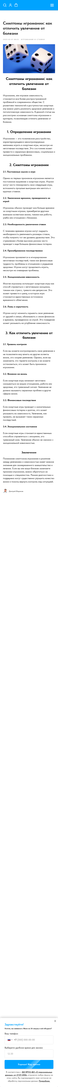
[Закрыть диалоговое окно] (55, 1021)
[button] (5, 5)
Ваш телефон (11, 1033)
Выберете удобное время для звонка (24, 1047)
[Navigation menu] (52, 5)
